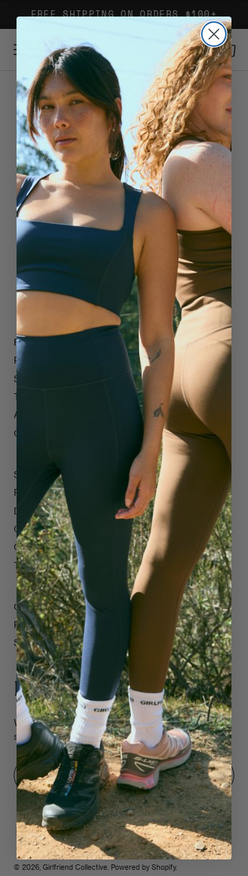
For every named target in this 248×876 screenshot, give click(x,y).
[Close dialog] (214, 34)
